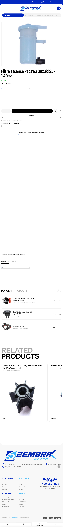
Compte (55, 525)
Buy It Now (31, 115)
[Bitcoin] (59, 518)
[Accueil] (8, 524)
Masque (26, 328)
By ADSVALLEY (15, 517)
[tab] (5, 261)
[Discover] (55, 518)
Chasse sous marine (18, 328)
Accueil (8, 525)
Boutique (23, 525)
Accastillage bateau (18, 302)
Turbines (17, 370)
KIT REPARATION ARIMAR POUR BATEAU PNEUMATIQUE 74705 (23, 300)
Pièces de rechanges (19, 254)
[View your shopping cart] (59, 8)
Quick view (43, 380)
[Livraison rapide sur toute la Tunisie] (38, 2)
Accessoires (31, 15)
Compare (60, 111)
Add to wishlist (55, 111)
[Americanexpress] (51, 518)
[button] (57, 290)
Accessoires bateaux (29, 302)
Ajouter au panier (32, 111)
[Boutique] (23, 524)
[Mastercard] (48, 518)
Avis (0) (14, 261)
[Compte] (55, 524)
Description (5, 261)
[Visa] (44, 518)
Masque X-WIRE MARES (19, 326)
